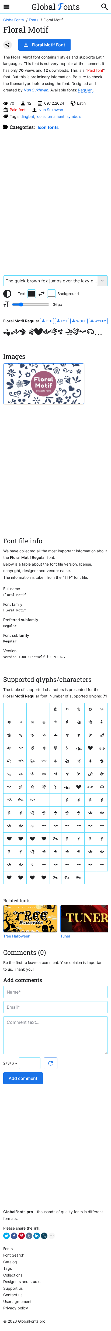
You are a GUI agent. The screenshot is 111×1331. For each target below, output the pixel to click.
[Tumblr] (29, 1236)
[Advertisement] (55, 200)
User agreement (17, 1301)
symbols (74, 116)
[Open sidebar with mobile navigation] (6, 6)
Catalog (10, 1262)
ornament (56, 116)
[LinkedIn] (36, 1236)
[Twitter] (6, 1236)
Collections (12, 1275)
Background (68, 293)
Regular (85, 90)
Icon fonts (48, 127)
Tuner (65, 936)
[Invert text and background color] (41, 294)
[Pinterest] (21, 1236)
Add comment (23, 1078)
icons (41, 116)
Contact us (12, 1294)
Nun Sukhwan (36, 90)
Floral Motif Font (48, 44)
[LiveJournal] (44, 1236)
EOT (63, 321)
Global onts (56, 6)
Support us (13, 1288)
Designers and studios (22, 1281)
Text (22, 293)
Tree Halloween (16, 936)
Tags (7, 1268)
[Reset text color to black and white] (7, 294)
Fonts (8, 1248)
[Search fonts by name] (104, 6)
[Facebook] (14, 1236)
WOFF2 (100, 321)
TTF (48, 321)
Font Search (13, 1255)
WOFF (80, 321)
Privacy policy (15, 1308)
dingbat (27, 116)
